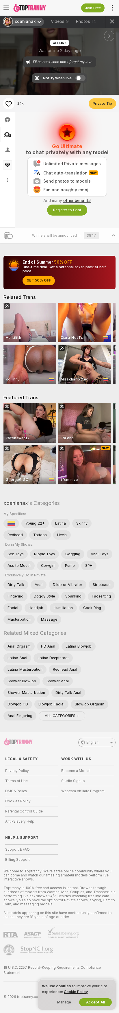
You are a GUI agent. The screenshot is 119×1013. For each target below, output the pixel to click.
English (92, 742)
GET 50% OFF (39, 280)
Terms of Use (16, 781)
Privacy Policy (17, 771)
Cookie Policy (76, 992)
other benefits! (77, 200)
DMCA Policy (16, 791)
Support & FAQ (17, 849)
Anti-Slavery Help (19, 821)
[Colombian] (11, 523)
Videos (60, 21)
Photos (86, 21)
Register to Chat (67, 210)
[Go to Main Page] (36, 8)
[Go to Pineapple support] (9, 949)
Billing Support (17, 860)
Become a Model (75, 771)
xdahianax (15, 503)
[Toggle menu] (6, 8)
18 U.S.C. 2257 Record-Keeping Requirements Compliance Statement (52, 970)
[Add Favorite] (8, 103)
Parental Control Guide (24, 811)
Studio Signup (73, 781)
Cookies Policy (18, 801)
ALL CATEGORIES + (62, 716)
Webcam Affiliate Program (83, 791)
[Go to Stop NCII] (37, 949)
